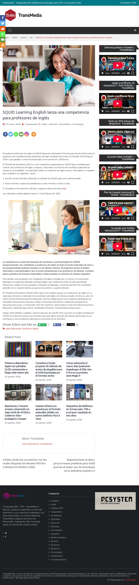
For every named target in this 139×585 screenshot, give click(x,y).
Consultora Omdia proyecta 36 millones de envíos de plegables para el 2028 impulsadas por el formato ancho (49, 369)
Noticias (55, 526)
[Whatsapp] (16, 132)
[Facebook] (5, 132)
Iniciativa (27, 328)
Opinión (55, 534)
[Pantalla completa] (132, 73)
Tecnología (77, 124)
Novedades (65, 124)
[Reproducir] (102, 73)
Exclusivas (56, 515)
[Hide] (1, 50)
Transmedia (31, 124)
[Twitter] (10, 132)
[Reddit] (2, 28)
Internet (53, 124)
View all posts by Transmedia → (38, 444)
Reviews (55, 545)
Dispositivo (56, 512)
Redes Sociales (58, 537)
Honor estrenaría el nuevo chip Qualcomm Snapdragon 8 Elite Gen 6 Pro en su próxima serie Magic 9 (79, 369)
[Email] (21, 132)
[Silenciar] (128, 73)
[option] (49, 2)
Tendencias (57, 556)
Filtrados (55, 519)
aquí (64, 188)
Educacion (16, 328)
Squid (35, 328)
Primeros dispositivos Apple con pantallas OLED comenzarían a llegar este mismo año (17, 368)
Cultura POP (57, 508)
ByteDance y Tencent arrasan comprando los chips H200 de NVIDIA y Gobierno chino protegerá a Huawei (17, 412)
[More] (33, 132)
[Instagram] (26, 132)
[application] (117, 65)
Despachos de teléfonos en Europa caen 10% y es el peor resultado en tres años (58, 3)
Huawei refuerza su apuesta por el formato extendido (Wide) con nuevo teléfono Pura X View (48, 412)
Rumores (55, 548)
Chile (44, 124)
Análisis (55, 501)
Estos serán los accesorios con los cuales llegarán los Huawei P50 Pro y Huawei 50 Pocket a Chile (25, 463)
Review (54, 541)
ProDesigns (130, 580)
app (8, 328)
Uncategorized (58, 559)
